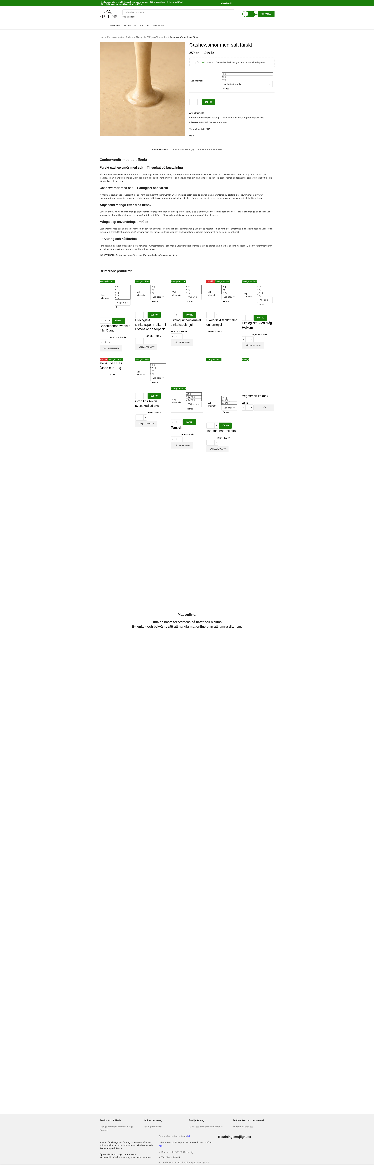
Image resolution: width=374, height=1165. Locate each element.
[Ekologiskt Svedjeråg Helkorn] (252, 277)
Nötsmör (237, 117)
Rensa (226, 88)
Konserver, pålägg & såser (120, 37)
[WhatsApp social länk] (210, 136)
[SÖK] (231, 13)
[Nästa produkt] (273, 37)
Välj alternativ (197, 81)
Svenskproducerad (218, 122)
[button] (264, 407)
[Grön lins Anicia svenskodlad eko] (144, 356)
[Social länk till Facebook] (267, 3)
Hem (102, 37)
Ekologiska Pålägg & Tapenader (151, 37)
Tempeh (176, 427)
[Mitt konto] (238, 14)
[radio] (247, 73)
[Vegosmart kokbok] (252, 356)
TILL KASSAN (266, 13)
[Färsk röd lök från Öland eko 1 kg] (110, 356)
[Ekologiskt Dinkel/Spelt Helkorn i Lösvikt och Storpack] (146, 277)
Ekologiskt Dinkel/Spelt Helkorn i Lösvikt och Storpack (150, 324)
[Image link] (222, 1146)
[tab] (160, 148)
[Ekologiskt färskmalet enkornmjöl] (215, 277)
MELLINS (203, 122)
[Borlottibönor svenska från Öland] (113, 277)
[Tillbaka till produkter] (269, 37)
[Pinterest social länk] (206, 136)
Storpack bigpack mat (253, 117)
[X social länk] (199, 136)
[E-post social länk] (203, 136)
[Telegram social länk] (213, 136)
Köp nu (208, 102)
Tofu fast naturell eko (221, 431)
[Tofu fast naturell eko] (209, 356)
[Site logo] (108, 13)
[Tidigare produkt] (265, 37)
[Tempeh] (187, 370)
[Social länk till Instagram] (271, 3)
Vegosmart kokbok (255, 396)
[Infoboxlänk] (120, 1123)
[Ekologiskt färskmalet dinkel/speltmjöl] (180, 277)
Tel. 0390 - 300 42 (170, 1157)
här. (189, 1136)
